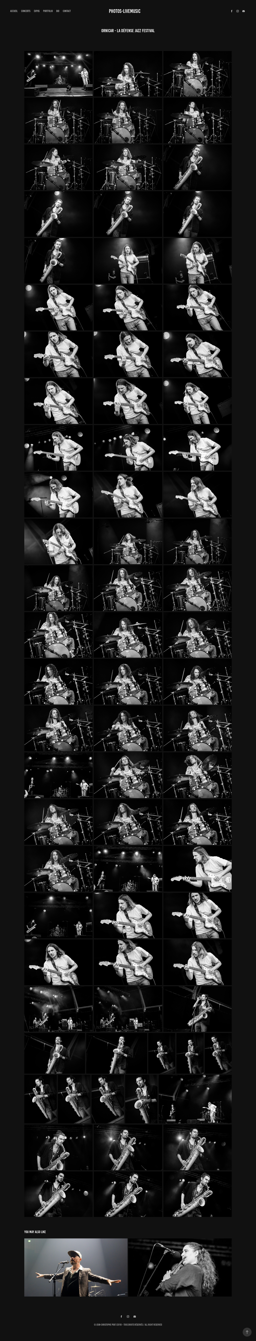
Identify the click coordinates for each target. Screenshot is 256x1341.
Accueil (14, 11)
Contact (67, 11)
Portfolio (48, 11)
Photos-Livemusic (124, 11)
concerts (25, 11)
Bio (57, 11)
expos (37, 11)
